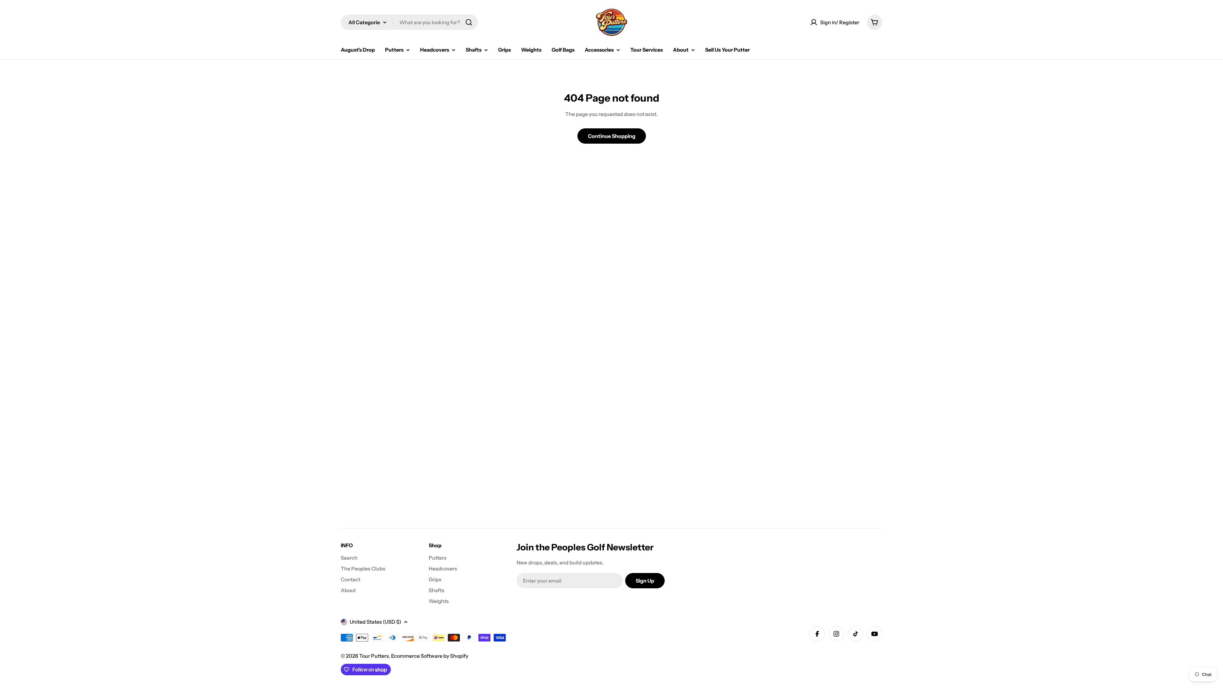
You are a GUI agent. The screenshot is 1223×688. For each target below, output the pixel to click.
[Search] (469, 22)
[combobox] (409, 22)
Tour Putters (374, 656)
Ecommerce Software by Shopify (429, 656)
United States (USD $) (375, 622)
